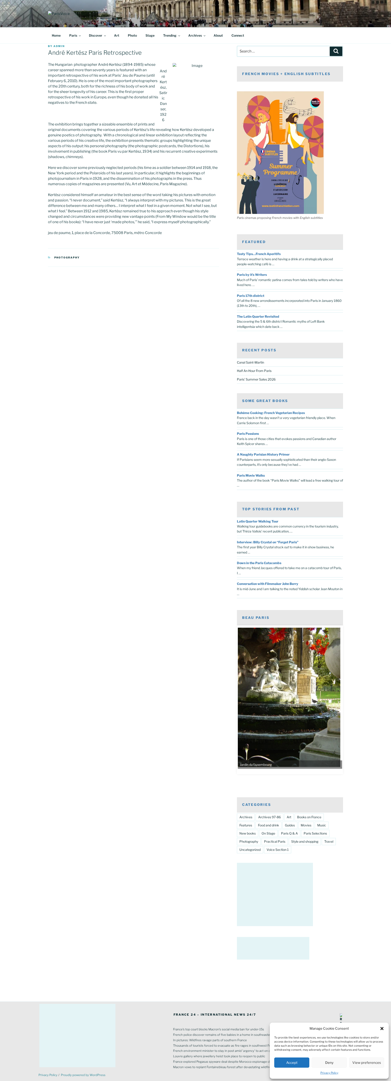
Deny (329, 1063)
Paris (73, 35)
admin (59, 46)
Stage (150, 35)
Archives (195, 35)
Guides (290, 825)
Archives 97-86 (269, 817)
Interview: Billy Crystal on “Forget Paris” (267, 542)
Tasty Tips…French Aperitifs (259, 254)
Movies (306, 825)
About (218, 35)
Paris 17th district (250, 296)
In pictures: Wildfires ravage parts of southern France (210, 1040)
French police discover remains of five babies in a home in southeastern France (228, 1034)
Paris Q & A (289, 833)
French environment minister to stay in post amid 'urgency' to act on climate (226, 1051)
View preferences (366, 1063)
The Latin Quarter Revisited (258, 316)
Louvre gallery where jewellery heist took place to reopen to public (219, 1056)
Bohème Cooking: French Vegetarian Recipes (271, 413)
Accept (292, 1063)
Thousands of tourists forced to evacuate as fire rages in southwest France (225, 1045)
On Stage (268, 833)
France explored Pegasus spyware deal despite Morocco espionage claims (225, 1061)
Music (321, 825)
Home (56, 35)
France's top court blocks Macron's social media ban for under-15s (218, 1029)
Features (245, 825)
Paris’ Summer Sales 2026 (256, 379)
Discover (95, 35)
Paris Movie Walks (251, 475)
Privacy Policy (329, 1072)
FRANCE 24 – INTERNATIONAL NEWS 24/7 (215, 1014)
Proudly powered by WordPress (83, 1075)
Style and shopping (304, 841)
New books (247, 833)
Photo (132, 35)
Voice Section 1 (278, 850)
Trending (169, 35)
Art (116, 35)
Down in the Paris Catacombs (259, 563)
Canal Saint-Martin (250, 362)
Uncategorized (250, 850)
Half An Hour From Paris (254, 371)
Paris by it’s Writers (252, 275)
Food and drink (268, 825)
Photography (67, 257)
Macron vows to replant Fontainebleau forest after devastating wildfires (223, 1067)
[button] (382, 1028)
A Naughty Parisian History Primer (263, 454)
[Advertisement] (275, 894)
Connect (237, 35)
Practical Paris (274, 841)
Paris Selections (315, 833)
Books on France (309, 817)
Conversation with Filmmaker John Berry (267, 584)
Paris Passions (248, 433)
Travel (328, 841)
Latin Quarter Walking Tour (257, 521)
